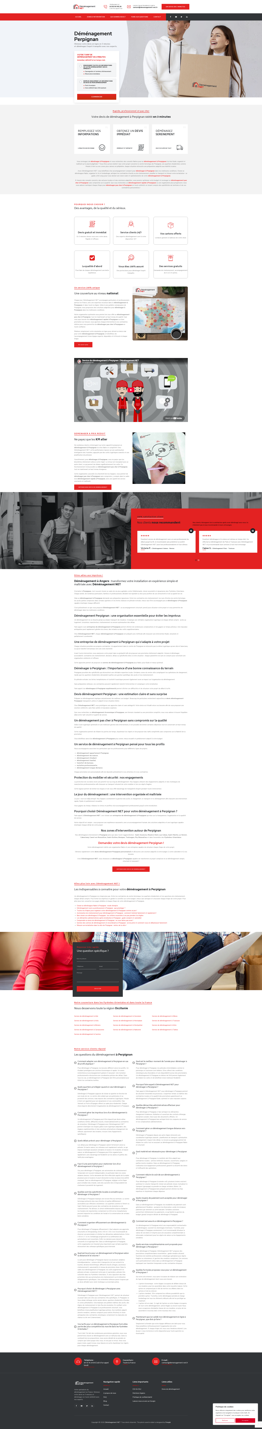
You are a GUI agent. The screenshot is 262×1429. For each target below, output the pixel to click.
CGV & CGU (137, 1389)
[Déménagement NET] (85, 6)
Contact (157, 17)
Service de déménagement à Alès (86, 1021)
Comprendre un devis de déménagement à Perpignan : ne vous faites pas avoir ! (105, 920)
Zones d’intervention (96, 17)
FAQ (105, 1397)
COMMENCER (96, 97)
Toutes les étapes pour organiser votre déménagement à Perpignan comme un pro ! (107, 910)
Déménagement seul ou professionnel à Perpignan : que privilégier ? (101, 908)
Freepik (168, 1422)
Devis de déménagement (171, 1389)
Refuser (225, 1420)
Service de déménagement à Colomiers (127, 1016)
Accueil (78, 17)
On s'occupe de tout (163, 148)
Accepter (245, 1420)
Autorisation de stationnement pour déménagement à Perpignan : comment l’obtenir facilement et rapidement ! (116, 913)
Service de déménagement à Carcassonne (89, 1030)
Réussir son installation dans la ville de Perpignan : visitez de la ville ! (101, 925)
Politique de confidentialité (142, 1397)
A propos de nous (109, 1393)
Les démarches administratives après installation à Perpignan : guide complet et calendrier (109, 918)
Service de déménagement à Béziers (87, 1025)
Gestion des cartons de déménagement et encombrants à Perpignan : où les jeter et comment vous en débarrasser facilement (122, 923)
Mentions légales (139, 1393)
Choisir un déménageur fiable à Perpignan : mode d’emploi (97, 906)
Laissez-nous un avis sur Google (144, 1401)
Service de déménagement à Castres (87, 1034)
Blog (105, 1401)
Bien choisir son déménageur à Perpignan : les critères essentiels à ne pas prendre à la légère (110, 915)
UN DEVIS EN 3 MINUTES (175, 7)
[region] (235, 1414)
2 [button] (198, 560)
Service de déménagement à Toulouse (166, 1021)
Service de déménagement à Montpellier (127, 1025)
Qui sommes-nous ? (118, 17)
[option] (166, 540)
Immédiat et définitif (124, 148)
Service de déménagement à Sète (164, 1025)
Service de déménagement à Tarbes (165, 1030)
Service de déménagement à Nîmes (164, 1016)
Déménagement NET (112, 1422)
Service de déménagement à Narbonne (127, 1030)
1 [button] (196, 560)
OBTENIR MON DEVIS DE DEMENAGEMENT (92, 487)
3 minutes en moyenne (86, 148)
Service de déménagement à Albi (86, 1016)
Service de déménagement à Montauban (127, 1021)
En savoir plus (83, 344)
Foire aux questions (139, 17)
